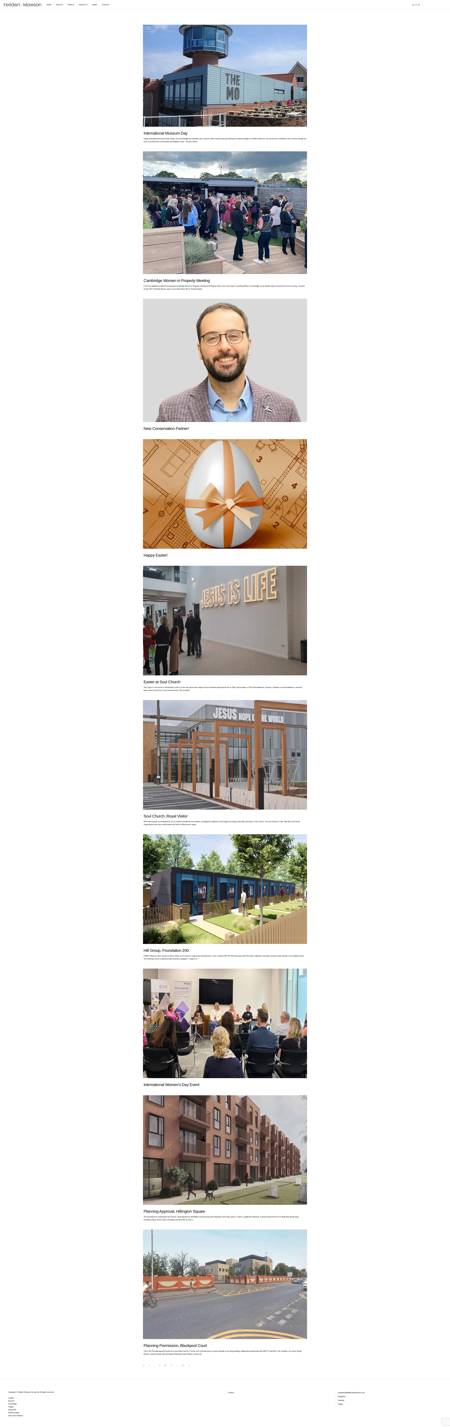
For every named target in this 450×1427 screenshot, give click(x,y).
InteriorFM (12, 1410)
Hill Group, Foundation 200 (166, 950)
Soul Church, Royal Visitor (166, 816)
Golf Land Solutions (15, 1416)
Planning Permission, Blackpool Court (175, 1345)
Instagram (342, 1396)
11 (171, 1365)
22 (182, 1365)
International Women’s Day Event (171, 1084)
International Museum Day (166, 133)
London (11, 1398)
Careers (231, 1393)
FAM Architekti (13, 1413)
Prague (11, 1407)
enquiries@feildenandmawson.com (351, 1393)
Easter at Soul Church (162, 682)
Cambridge (12, 1404)
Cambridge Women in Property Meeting (177, 280)
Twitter (340, 1404)
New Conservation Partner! (166, 428)
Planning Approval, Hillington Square (174, 1211)
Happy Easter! (155, 555)
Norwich (11, 1401)
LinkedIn (341, 1400)
